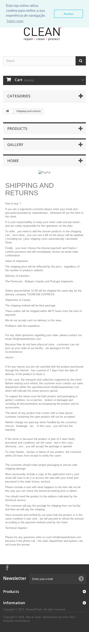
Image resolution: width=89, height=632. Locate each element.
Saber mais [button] (15, 21)
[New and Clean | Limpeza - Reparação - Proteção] (44, 28)
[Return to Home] (7, 111)
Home (13, 160)
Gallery (15, 144)
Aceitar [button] (68, 13)
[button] (50, 13)
